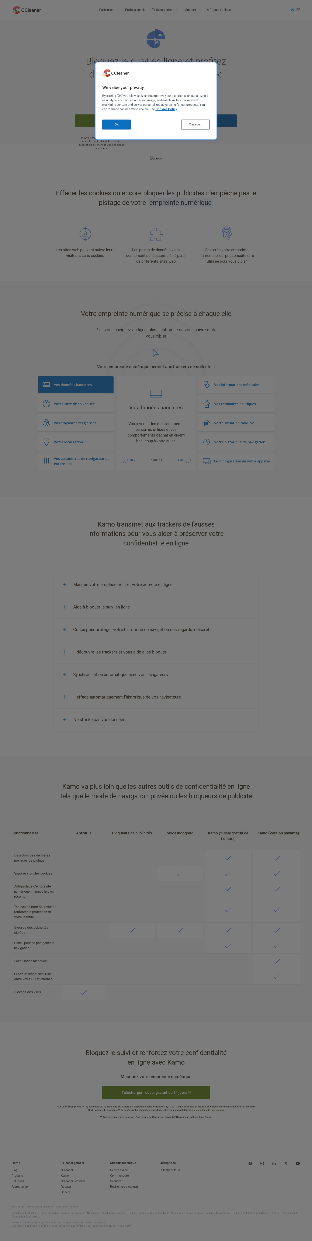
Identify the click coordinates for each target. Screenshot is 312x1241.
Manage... (195, 124)
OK (117, 124)
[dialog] (156, 101)
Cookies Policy (166, 109)
